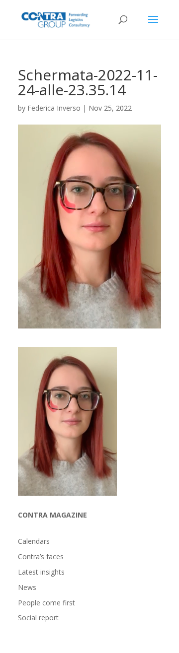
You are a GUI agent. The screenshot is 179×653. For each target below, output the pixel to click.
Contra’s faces (41, 556)
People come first (46, 602)
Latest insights (41, 572)
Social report (38, 617)
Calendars (34, 541)
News (27, 587)
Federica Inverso (54, 108)
